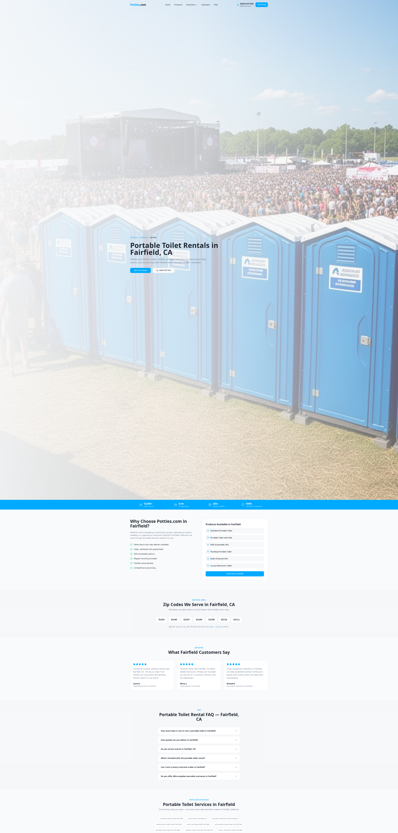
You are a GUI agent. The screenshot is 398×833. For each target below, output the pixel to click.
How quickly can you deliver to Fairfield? (179, 740)
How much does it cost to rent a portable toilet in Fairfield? (188, 731)
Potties (138, 5)
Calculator (205, 5)
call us (217, 627)
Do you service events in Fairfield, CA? (178, 749)
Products (178, 5)
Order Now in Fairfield (234, 574)
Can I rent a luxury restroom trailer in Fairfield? (183, 767)
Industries (190, 5)
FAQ (216, 5)
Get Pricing (261, 5)
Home (167, 5)
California (143, 237)
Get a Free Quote (140, 270)
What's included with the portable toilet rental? (183, 758)
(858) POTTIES (165, 270)
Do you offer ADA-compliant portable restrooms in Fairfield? (189, 776)
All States (134, 237)
